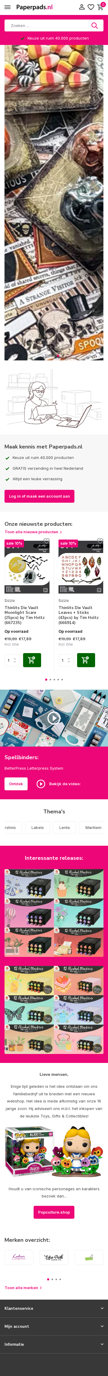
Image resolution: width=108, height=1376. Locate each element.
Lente (64, 827)
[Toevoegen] (32, 660)
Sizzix (9, 600)
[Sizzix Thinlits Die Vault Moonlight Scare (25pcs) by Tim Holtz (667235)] (27, 567)
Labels (38, 827)
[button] (50, 356)
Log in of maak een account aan (39, 496)
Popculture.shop (54, 1212)
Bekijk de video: (64, 783)
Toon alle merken (21, 1287)
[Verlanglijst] (91, 7)
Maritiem (93, 827)
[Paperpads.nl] (34, 7)
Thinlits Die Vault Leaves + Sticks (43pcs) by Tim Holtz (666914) (78, 615)
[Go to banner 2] (54, 1010)
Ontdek (16, 783)
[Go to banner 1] (54, 913)
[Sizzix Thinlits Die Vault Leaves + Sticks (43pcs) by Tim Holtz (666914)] (81, 567)
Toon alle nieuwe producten (31, 531)
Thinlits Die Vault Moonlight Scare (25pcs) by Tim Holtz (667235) (24, 615)
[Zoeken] (95, 25)
